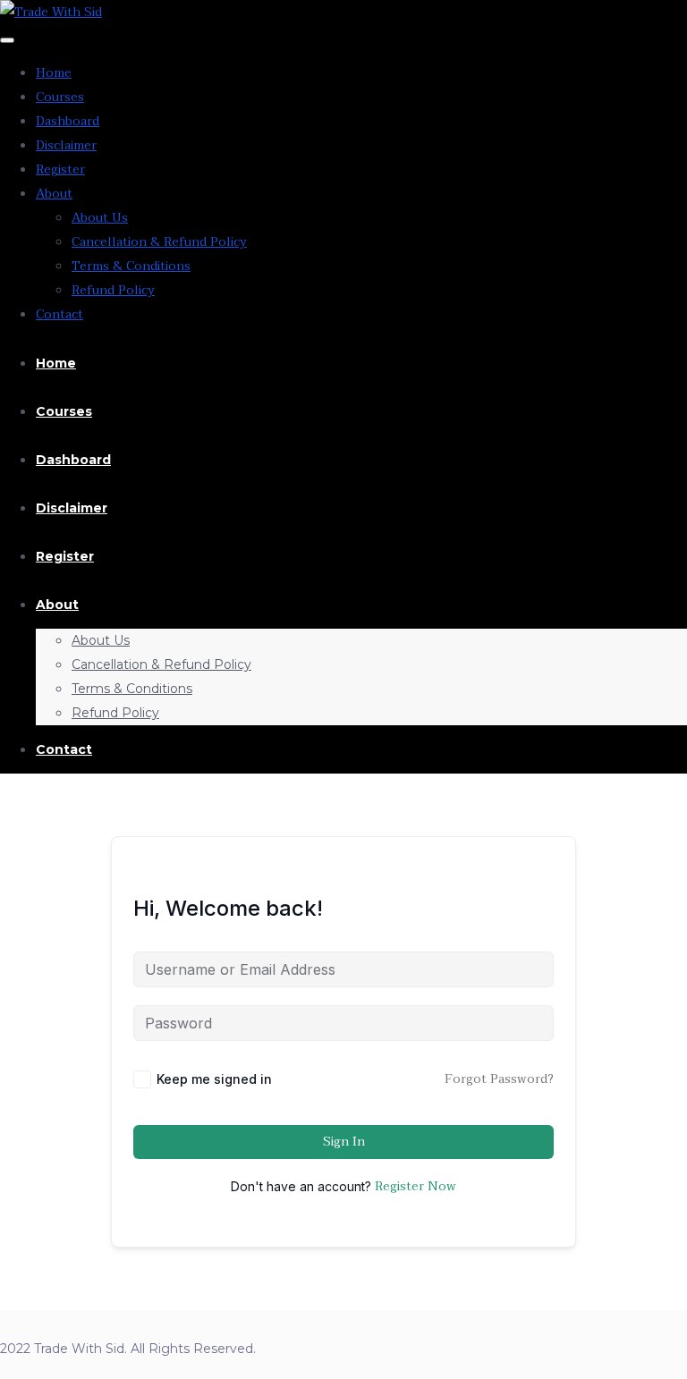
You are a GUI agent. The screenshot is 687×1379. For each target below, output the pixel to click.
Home (54, 73)
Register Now (415, 1187)
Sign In (344, 1141)
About (54, 193)
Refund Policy (113, 290)
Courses (60, 97)
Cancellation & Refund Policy (159, 242)
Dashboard (67, 121)
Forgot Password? (499, 1079)
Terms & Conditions (131, 266)
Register (60, 169)
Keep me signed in (214, 1079)
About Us (100, 217)
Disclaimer (66, 145)
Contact (59, 314)
